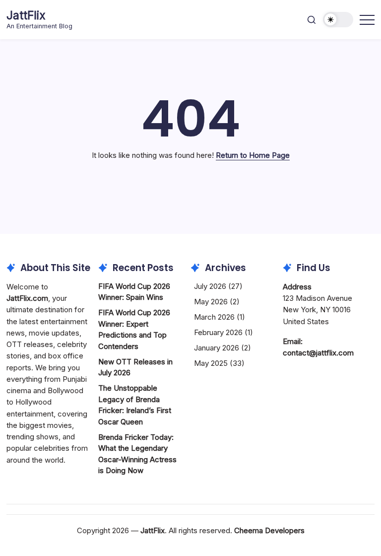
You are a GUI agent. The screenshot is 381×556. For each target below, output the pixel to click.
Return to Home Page (253, 155)
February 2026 (218, 332)
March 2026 (214, 317)
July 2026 (210, 286)
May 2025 (211, 363)
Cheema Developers (269, 530)
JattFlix (26, 15)
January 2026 (216, 347)
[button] (311, 19)
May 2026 (211, 301)
